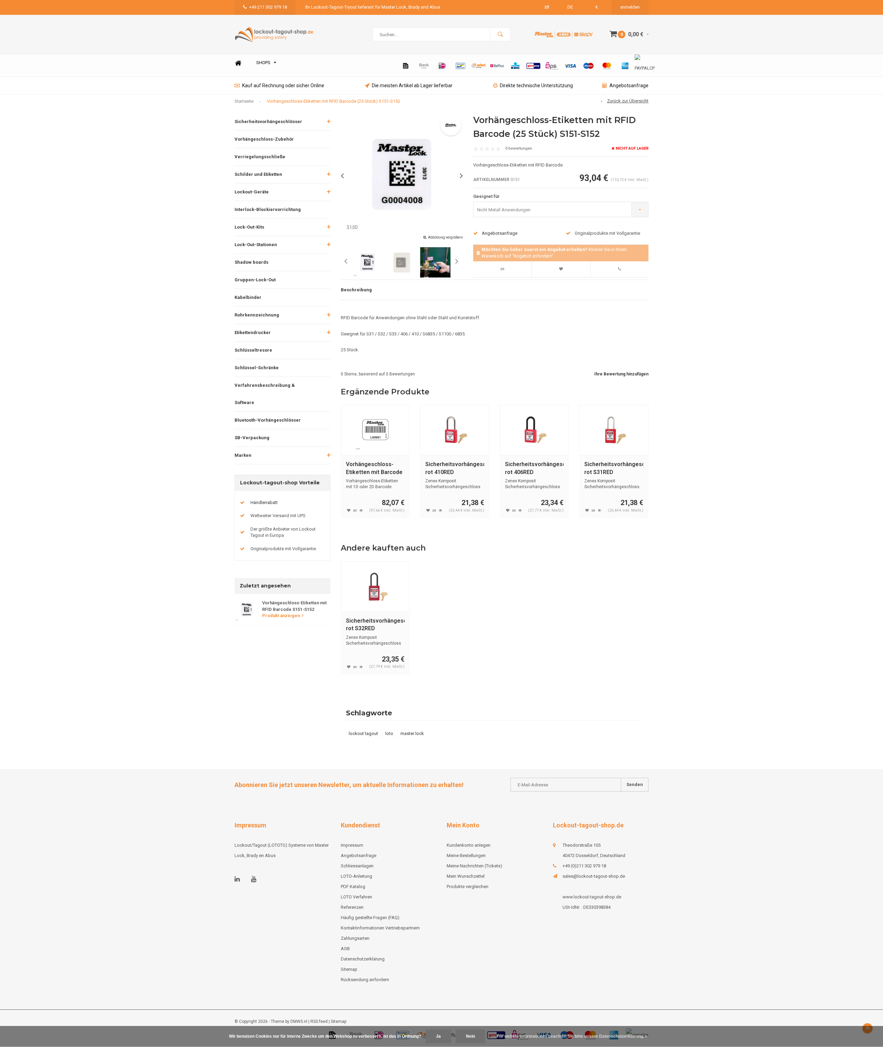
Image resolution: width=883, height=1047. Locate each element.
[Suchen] (500, 34)
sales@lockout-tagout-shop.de (594, 876)
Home (238, 62)
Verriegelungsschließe (260, 156)
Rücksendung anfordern (365, 979)
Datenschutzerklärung (363, 959)
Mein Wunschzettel (466, 876)
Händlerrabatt (264, 502)
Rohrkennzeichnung (257, 315)
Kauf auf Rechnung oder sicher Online (283, 85)
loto (389, 733)
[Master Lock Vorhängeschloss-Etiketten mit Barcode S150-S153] (375, 430)
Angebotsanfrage (628, 85)
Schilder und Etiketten (258, 174)
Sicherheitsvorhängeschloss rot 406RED (534, 468)
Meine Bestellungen (466, 855)
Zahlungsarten (355, 938)
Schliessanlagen (357, 865)
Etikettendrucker (253, 332)
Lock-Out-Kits (249, 227)
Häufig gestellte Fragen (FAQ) (370, 917)
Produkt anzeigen (281, 615)
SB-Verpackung (252, 437)
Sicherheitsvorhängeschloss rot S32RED (375, 624)
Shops (263, 62)
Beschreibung (356, 289)
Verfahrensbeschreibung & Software (265, 394)
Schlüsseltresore (253, 350)
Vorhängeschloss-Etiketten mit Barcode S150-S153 (374, 468)
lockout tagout (363, 733)
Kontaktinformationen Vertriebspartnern (380, 927)
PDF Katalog (353, 886)
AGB (345, 948)
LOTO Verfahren (356, 896)
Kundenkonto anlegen (468, 845)
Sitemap (349, 969)
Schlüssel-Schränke (257, 367)
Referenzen (352, 907)
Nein (470, 1036)
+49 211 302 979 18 (268, 7)
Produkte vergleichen (467, 886)
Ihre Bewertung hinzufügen (621, 374)
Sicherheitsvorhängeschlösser (268, 121)
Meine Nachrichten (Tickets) (474, 865)
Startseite (244, 101)
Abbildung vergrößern (445, 237)
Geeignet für (486, 196)
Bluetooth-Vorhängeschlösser (268, 420)
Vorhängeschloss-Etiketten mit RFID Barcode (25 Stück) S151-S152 (333, 101)
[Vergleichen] (547, 7)
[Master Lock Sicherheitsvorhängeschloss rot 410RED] (455, 430)
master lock (412, 733)
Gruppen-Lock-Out (255, 279)
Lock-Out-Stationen (256, 244)
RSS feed (319, 1021)
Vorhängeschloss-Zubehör (264, 139)
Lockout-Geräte (252, 191)
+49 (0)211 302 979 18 (584, 865)
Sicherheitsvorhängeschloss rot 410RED (454, 468)
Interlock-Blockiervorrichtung (268, 209)
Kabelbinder (248, 297)
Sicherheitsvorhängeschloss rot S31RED (613, 468)
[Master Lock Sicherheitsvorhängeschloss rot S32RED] (375, 586)
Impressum (352, 845)
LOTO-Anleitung (356, 876)
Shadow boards (251, 262)
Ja (438, 1036)
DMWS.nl (298, 1021)
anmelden (630, 7)
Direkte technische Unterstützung (536, 85)
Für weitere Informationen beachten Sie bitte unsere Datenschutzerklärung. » (572, 1036)
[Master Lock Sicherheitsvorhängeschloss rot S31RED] (614, 430)
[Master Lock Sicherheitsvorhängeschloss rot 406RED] (534, 430)
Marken (243, 455)
